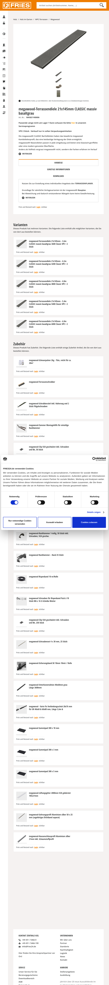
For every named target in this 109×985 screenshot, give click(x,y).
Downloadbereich (26, 978)
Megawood (55, 19)
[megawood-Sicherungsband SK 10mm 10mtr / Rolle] (21, 666)
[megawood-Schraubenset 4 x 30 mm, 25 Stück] (21, 644)
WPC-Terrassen (41, 19)
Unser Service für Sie (28, 972)
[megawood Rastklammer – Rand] (21, 558)
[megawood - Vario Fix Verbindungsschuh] (21, 709)
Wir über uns (66, 940)
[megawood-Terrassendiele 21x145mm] (21, 244)
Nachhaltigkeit (66, 950)
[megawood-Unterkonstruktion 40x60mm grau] (21, 687)
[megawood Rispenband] (21, 579)
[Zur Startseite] (17, 5)
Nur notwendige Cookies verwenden (19, 522)
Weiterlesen (27, 154)
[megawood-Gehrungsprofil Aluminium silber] (21, 817)
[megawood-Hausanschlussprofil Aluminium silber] (21, 839)
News (62, 956)
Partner (63, 943)
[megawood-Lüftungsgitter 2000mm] (21, 796)
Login (38, 207)
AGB (20, 982)
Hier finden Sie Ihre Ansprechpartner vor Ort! (37, 955)
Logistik (63, 953)
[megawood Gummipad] (21, 731)
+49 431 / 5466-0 (29, 940)
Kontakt (63, 960)
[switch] (41, 502)
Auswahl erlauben (54, 522)
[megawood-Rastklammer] (21, 536)
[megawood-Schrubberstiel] (21, 406)
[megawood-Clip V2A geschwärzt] (21, 449)
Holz (15, 19)
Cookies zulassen (89, 522)
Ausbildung (65, 975)
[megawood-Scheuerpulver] (21, 363)
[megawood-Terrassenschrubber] (21, 385)
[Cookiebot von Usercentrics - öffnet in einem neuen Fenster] (94, 459)
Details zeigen (93, 512)
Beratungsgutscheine (28, 975)
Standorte (64, 946)
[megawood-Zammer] (21, 428)
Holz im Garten (25, 19)
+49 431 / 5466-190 (30, 943)
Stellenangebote (67, 972)
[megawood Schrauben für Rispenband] (21, 601)
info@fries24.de (29, 946)
